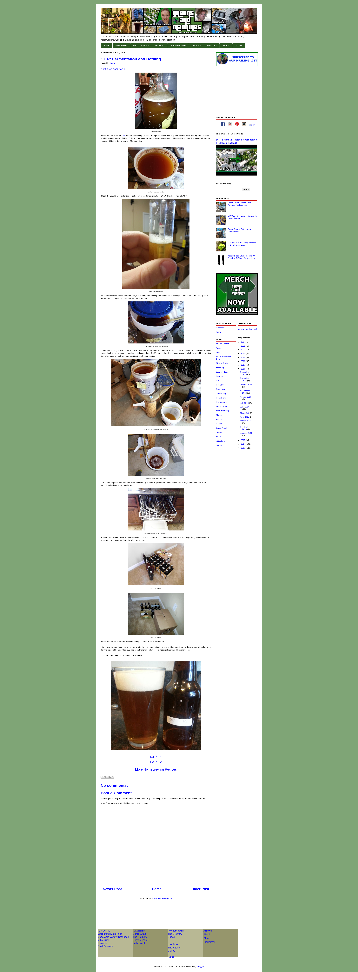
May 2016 (244, 413)
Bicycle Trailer (222, 363)
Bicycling (220, 367)
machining (220, 445)
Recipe (219, 419)
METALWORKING (141, 45)
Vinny (218, 332)
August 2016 (245, 397)
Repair (219, 424)
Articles (207, 930)
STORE (238, 45)
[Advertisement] (151, 911)
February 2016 (244, 428)
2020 (243, 353)
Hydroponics (221, 402)
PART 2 (156, 762)
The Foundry (140, 937)
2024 (243, 342)
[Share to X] (107, 777)
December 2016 (244, 373)
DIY (217, 380)
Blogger (200, 966)
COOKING (196, 45)
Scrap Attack (221, 428)
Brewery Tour (222, 372)
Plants (219, 415)
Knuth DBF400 (222, 406)
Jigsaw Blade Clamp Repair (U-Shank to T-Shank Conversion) (241, 257)
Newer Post (112, 889)
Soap (218, 437)
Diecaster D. (221, 328)
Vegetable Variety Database (113, 937)
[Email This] (102, 777)
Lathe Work (139, 943)
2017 (243, 365)
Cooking (219, 376)
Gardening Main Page (110, 933)
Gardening (220, 389)
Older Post (200, 889)
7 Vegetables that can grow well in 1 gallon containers (242, 243)
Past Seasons (105, 946)
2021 (243, 350)
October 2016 (246, 384)
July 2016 (244, 403)
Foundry (219, 385)
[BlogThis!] (104, 777)
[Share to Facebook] (110, 777)
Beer (218, 352)
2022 (243, 346)
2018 (243, 361)
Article (219, 348)
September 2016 (245, 392)
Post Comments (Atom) (162, 898)
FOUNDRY (160, 45)
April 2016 (245, 417)
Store (206, 938)
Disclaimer (209, 942)
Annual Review (222, 343)
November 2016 (244, 379)
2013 (243, 448)
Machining (139, 930)
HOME (106, 45)
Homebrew (221, 398)
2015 (243, 440)
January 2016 (246, 433)
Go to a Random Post (247, 329)
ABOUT (226, 45)
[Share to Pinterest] (112, 777)
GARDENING (121, 45)
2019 (243, 357)
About (206, 934)
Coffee (171, 950)
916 (123, 135)
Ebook (171, 937)
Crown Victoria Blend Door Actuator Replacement (239, 204)
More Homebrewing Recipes (156, 769)
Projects (102, 943)
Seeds (219, 432)
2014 (243, 444)
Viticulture (220, 441)
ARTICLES (212, 45)
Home (157, 889)
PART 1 (156, 757)
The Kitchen (174, 947)
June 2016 (244, 407)
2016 (243, 369)
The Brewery (175, 933)
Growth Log (221, 393)
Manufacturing (222, 411)
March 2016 (245, 421)
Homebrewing (176, 930)
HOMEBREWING (178, 45)
